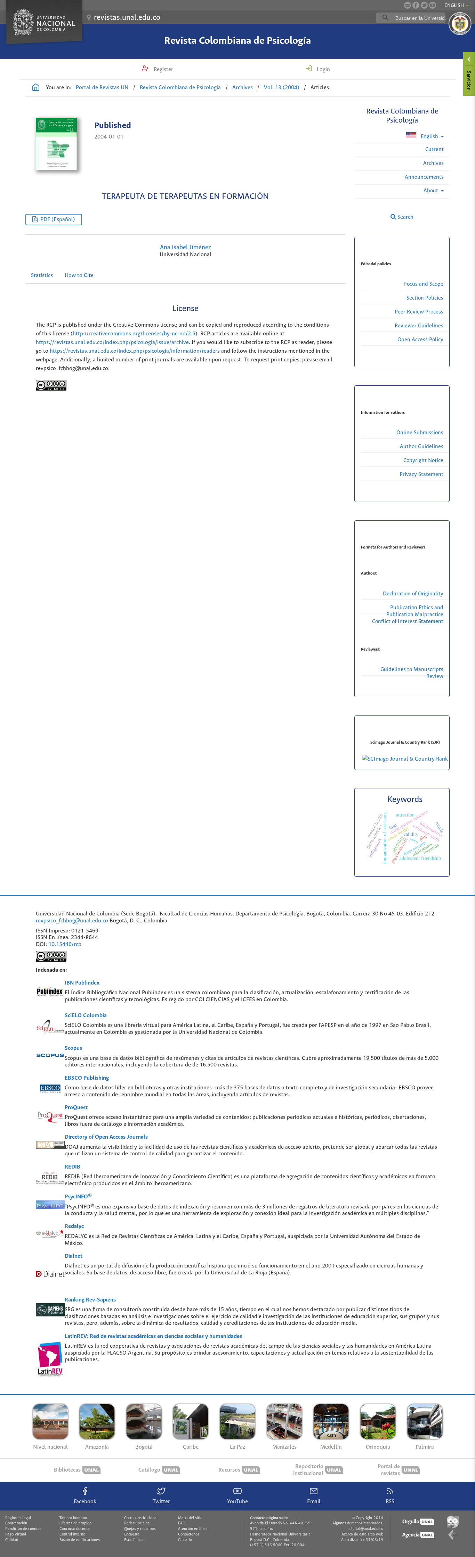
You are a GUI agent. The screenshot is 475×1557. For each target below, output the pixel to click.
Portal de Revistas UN (102, 88)
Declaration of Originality (413, 594)
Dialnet (73, 1256)
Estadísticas (134, 1540)
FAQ (181, 1523)
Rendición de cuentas (23, 1529)
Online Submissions (419, 433)
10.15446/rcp (64, 944)
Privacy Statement (421, 474)
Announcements (424, 177)
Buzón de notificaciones (79, 1540)
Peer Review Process (419, 312)
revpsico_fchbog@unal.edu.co (72, 921)
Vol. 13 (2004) (281, 88)
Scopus (73, 1048)
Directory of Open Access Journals (106, 1137)
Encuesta (131, 1534)
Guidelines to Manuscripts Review (411, 673)
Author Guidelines (421, 447)
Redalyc (74, 1226)
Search (404, 217)
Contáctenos (188, 1534)
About (432, 191)
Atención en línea (193, 1529)
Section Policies (424, 298)
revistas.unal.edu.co (127, 18)
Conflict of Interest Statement (407, 622)
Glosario (185, 1540)
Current (434, 149)
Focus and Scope (423, 284)
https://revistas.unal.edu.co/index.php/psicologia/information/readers (135, 351)
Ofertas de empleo (75, 1523)
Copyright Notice (423, 460)
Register (162, 70)
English (429, 137)
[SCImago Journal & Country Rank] (405, 759)
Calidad (11, 1540)
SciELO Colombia (86, 1016)
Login (322, 70)
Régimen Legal (18, 1518)
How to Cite (79, 275)
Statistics (42, 275)
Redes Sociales (137, 1523)
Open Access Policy (420, 340)
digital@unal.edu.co (366, 1529)
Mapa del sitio (190, 1518)
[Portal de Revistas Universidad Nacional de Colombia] (36, 88)
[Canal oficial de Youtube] (432, 5)
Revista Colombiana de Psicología (237, 41)
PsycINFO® (78, 1197)
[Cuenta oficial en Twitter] (424, 5)
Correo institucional (141, 1518)
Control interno (72, 1534)
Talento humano (73, 1518)
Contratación (16, 1523)
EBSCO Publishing (87, 1078)
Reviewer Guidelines (419, 326)
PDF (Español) (57, 220)
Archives (242, 88)
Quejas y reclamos (140, 1529)
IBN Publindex (82, 983)
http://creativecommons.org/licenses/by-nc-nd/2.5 (134, 334)
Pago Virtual (15, 1534)
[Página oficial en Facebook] (415, 5)
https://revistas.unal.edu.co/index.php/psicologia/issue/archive (112, 342)
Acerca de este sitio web (362, 1534)
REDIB (72, 1167)
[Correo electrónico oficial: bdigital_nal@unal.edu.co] (407, 5)
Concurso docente (74, 1529)
